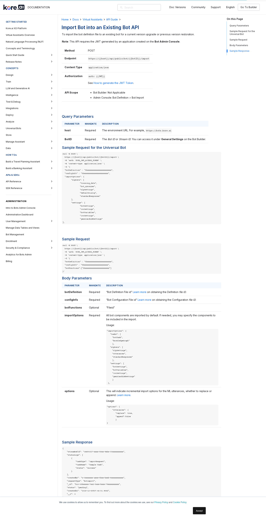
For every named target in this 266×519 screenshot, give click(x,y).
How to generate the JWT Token (113, 82)
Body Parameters (239, 45)
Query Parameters (239, 25)
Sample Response (239, 51)
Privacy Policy (161, 502)
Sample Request (238, 39)
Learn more (140, 291)
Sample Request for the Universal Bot (242, 32)
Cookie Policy (180, 502)
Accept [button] (199, 510)
